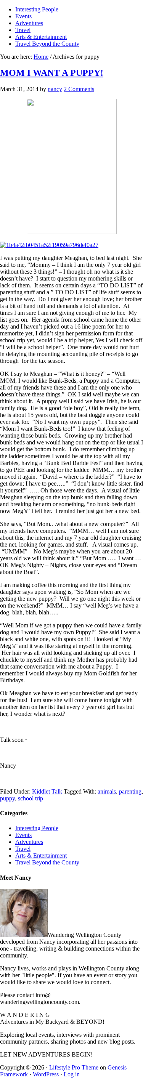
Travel (23, 848)
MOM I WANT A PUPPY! (51, 73)
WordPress (46, 1074)
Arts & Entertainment (41, 855)
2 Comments (79, 89)
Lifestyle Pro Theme (73, 1067)
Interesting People (36, 828)
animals (107, 791)
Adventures (29, 842)
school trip (30, 798)
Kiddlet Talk (47, 791)
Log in (72, 1074)
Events (23, 835)
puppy (7, 798)
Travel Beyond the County (47, 862)
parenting (130, 791)
